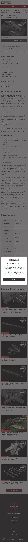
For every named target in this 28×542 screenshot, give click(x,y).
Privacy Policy (9, 271)
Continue (14, 279)
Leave (14, 282)
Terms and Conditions (20, 269)
